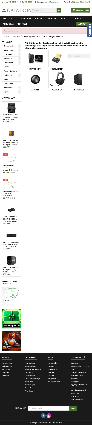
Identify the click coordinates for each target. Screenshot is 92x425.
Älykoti (6, 92)
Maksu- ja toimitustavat (33, 369)
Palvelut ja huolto (57, 19)
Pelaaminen (8, 58)
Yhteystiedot (29, 391)
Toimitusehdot (30, 363)
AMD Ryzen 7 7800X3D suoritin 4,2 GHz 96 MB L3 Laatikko (11, 140)
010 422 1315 (12, 2)
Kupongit (51, 375)
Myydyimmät (26, 19)
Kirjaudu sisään (77, 2)
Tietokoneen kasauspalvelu (11, 165)
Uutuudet (40, 19)
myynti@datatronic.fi (52, 2)
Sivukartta (28, 388)
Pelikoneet (8, 75)
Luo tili (87, 2)
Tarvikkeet (8, 54)
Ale (70, 19)
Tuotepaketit (8, 83)
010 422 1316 (28, 2)
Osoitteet (51, 372)
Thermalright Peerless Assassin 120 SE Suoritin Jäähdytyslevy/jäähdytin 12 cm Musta (11, 115)
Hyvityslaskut (52, 369)
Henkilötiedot (52, 363)
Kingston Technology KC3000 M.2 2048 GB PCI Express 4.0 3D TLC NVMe (11, 242)
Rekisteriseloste (30, 366)
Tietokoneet (8, 63)
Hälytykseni (52, 378)
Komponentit (8, 46)
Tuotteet (13, 19)
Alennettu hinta (7, 363)
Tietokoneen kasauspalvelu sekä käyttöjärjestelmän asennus (11, 191)
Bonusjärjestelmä (54, 382)
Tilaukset (51, 366)
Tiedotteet (22, 24)
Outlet (78, 19)
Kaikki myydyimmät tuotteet (10, 282)
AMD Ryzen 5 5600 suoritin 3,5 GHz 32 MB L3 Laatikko (11, 267)
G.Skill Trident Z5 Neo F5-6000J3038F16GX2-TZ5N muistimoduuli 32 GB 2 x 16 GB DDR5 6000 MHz (11, 217)
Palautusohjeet (30, 385)
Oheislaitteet (8, 50)
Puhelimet (8, 88)
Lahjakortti (83, 24)
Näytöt (6, 67)
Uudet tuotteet (7, 366)
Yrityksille (8, 24)
